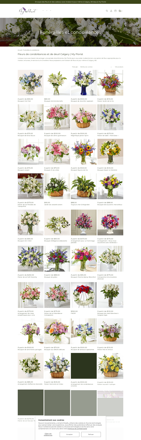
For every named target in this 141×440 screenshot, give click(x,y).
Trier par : (75, 67)
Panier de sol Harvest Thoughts (29, 420)
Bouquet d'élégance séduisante (55, 241)
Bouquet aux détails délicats (54, 349)
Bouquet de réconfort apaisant (82, 101)
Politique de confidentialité (77, 429)
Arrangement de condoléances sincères (82, 385)
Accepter (69, 434)
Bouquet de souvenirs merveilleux (109, 204)
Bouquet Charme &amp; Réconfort (83, 277)
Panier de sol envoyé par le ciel (108, 420)
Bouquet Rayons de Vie (79, 170)
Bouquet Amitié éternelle (53, 101)
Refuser (91, 434)
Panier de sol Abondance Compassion (53, 314)
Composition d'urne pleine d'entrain (107, 278)
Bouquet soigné (23, 170)
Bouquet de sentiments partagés (30, 349)
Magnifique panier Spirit (79, 135)
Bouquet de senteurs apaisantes (82, 349)
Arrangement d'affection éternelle (30, 384)
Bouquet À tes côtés (51, 170)
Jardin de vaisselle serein (53, 204)
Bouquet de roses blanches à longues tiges (107, 314)
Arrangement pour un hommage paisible (83, 241)
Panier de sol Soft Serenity (27, 277)
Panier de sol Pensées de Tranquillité (27, 205)
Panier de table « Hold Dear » (107, 135)
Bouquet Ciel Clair (24, 101)
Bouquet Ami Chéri (25, 241)
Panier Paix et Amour (105, 349)
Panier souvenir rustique (106, 384)
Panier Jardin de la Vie (105, 101)
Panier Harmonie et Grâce (53, 384)
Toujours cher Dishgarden (80, 204)
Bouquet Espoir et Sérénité (107, 170)
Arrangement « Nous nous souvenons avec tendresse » (107, 241)
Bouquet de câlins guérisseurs (55, 135)
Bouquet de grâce (50, 277)
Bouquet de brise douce (26, 135)
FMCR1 (73, 313)
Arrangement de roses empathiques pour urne (26, 314)
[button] (42, 10)
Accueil (20, 50)
